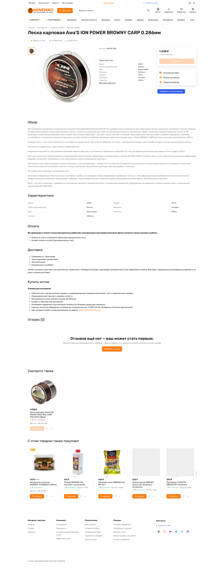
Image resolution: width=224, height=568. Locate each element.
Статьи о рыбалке (121, 539)
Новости (55, 3)
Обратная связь (63, 538)
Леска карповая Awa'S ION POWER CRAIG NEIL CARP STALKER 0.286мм (42, 414)
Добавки (181, 20)
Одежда (140, 20)
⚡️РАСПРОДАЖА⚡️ (54, 20)
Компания (61, 520)
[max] (187, 531)
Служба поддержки (122, 524)
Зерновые (106, 20)
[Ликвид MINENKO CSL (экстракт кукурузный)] (78, 462)
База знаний (44, 3)
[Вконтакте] (158, 531)
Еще (192, 20)
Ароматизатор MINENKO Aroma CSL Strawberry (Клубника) (143, 484)
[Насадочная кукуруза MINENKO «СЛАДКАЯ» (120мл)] (44, 462)
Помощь (117, 520)
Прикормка (71, 20)
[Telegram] (176, 531)
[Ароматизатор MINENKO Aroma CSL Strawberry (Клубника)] (146, 462)
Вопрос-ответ (119, 532)
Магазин (32, 3)
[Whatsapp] (182, 531)
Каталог (31, 524)
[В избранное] (47, 428)
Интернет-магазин (36, 520)
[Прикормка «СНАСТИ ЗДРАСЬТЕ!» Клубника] (180, 462)
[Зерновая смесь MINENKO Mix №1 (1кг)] (112, 462)
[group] (67, 81)
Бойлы (117, 20)
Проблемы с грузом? (122, 528)
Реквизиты (61, 528)
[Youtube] (170, 531)
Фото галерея (67, 3)
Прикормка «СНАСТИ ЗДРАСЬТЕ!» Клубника (176, 483)
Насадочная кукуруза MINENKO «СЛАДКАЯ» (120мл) (43, 483)
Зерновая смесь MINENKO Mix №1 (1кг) (111, 483)
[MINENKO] (40, 10)
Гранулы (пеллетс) (89, 20)
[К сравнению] (51, 428)
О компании (61, 524)
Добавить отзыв (39, 41)
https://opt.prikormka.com (90, 310)
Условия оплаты (92, 528)
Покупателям (91, 520)
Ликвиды (128, 20)
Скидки (31, 528)
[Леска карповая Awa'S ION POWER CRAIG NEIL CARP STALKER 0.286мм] (44, 392)
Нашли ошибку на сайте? (124, 536)
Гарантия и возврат (94, 536)
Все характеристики (107, 83)
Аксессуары (153, 20)
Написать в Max (152, 3)
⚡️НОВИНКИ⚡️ (34, 20)
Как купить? (90, 524)
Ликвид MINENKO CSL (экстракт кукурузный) (74, 483)
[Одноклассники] (164, 531)
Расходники (168, 20)
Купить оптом (91, 539)
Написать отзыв (112, 349)
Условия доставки (93, 532)
